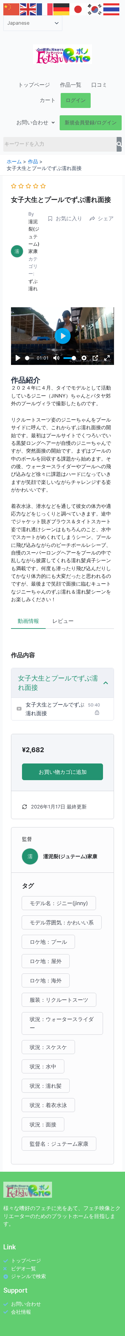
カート (48, 100)
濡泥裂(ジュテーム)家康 (33, 236)
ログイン (76, 100)
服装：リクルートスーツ (59, 999)
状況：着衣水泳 (48, 1105)
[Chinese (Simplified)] (11, 9)
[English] (28, 9)
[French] (45, 9)
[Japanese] (78, 9)
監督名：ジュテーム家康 (59, 1143)
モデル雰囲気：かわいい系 (62, 922)
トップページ (34, 85)
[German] (61, 9)
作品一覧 (70, 85)
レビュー (63, 621)
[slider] (29, 358)
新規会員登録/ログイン (91, 123)
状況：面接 (43, 1124)
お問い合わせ (32, 122)
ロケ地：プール (48, 941)
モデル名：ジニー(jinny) (59, 903)
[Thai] (111, 9)
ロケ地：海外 (46, 980)
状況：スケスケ (48, 1047)
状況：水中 (43, 1066)
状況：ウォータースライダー (62, 1023)
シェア (106, 218)
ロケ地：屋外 (46, 961)
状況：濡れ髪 (46, 1085)
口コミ (99, 85)
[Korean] (95, 9)
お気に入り (69, 218)
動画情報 (28, 621)
